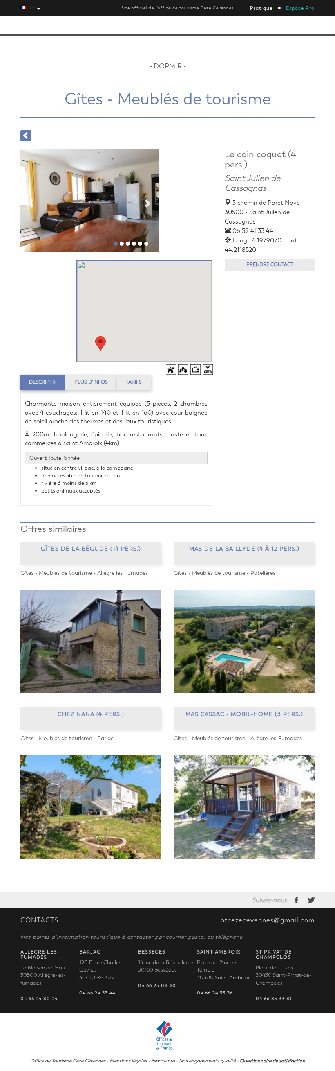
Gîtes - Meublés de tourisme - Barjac (67, 738)
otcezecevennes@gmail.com (268, 920)
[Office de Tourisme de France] (167, 1034)
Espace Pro (300, 8)
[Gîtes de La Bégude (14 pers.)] (90, 642)
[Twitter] (311, 900)
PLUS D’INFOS (91, 382)
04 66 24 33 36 (215, 993)
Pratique (261, 8)
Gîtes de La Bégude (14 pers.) (91, 548)
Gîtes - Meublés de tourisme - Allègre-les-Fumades (238, 738)
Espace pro (163, 1061)
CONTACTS (39, 920)
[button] (100, 344)
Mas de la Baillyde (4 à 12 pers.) (244, 548)
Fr (32, 8)
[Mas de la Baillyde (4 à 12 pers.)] (244, 642)
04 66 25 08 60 (157, 985)
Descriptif (42, 382)
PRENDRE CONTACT (269, 264)
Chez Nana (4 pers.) (91, 714)
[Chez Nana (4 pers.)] (90, 807)
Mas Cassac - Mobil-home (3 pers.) (244, 714)
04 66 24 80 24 (39, 998)
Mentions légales (128, 1061)
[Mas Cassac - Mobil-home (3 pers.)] (244, 807)
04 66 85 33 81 (274, 998)
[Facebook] (297, 900)
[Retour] (25, 135)
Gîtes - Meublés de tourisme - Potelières (224, 572)
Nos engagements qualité (207, 1061)
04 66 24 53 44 (97, 993)
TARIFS (134, 382)
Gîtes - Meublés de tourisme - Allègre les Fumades (84, 572)
